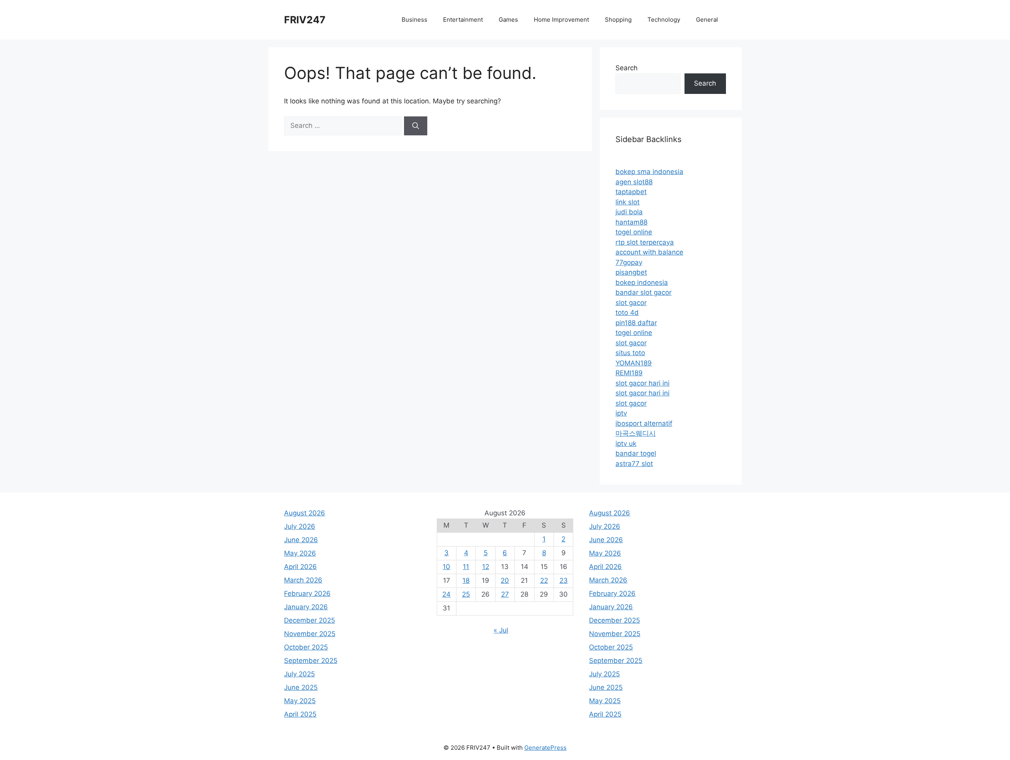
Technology (663, 19)
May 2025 (300, 701)
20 (505, 580)
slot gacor (631, 303)
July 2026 (299, 526)
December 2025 (309, 620)
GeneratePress (545, 747)
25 (466, 594)
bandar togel (635, 453)
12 (485, 567)
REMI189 (629, 373)
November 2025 (309, 634)
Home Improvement (561, 19)
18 (465, 580)
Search (626, 68)
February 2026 (307, 593)
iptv (621, 413)
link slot (627, 202)
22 (544, 580)
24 (446, 594)
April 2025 (300, 714)
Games (508, 19)
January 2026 (306, 607)
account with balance (649, 252)
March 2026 (303, 580)
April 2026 (300, 567)
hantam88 (631, 222)
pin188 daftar (636, 323)
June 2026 (301, 540)
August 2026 (304, 513)
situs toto (630, 353)
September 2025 (310, 661)
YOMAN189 (633, 363)
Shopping (618, 19)
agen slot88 (634, 182)
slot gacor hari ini (642, 383)
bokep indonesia (641, 282)
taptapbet (631, 192)
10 (446, 567)
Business (414, 19)
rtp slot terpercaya (644, 242)
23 (563, 580)
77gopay (628, 262)
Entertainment (463, 19)
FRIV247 (304, 20)
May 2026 (300, 553)
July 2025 (299, 674)
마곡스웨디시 (635, 433)
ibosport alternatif (643, 423)
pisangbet (631, 272)
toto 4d (627, 312)
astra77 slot (634, 464)
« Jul (501, 630)
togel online (633, 232)
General (707, 19)
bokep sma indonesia (649, 172)
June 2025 (301, 687)
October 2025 (306, 647)
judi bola (629, 212)
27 (505, 594)
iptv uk (625, 443)
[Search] (415, 125)
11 (466, 567)
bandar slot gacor (643, 292)
